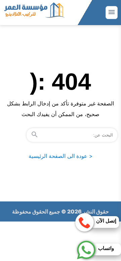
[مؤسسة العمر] (34, 12)
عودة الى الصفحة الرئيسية (61, 156)
